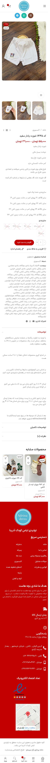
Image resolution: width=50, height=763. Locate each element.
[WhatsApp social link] (24, 15)
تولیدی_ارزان (15, 283)
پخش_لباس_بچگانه (38, 271)
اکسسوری (36, 130)
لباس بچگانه (20, 304)
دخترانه (19, 544)
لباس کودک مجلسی (24, 310)
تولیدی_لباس (13, 286)
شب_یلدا (27, 301)
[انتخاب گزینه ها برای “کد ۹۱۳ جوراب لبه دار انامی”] (28, 458)
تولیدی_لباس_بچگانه (38, 289)
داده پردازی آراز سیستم (34, 750)
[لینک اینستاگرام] (30, 15)
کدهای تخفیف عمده (14, 567)
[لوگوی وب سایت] (24, 6)
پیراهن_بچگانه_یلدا (38, 274)
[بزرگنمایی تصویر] (41, 95)
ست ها (19, 555)
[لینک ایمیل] (33, 321)
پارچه (20, 572)
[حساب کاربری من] (3, 6)
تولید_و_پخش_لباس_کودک (35, 277)
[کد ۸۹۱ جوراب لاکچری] (12, 465)
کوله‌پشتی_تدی (40, 304)
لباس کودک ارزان (11, 307)
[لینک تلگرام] (17, 15)
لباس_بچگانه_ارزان (38, 313)
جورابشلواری (9, 295)
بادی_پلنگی (41, 268)
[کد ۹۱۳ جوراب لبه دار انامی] (35, 468)
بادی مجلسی (14, 265)
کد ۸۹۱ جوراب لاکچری (13, 478)
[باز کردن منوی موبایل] (44, 6)
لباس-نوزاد (9, 313)
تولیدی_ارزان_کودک (38, 286)
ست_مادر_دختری (39, 301)
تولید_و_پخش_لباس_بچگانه (18, 274)
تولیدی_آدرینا (26, 283)
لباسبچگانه (42, 316)
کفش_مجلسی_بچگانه (14, 301)
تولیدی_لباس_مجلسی (22, 292)
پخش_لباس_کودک (21, 271)
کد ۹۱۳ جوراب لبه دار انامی (37, 486)
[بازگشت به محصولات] (6, 130)
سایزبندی (42, 220)
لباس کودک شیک (39, 310)
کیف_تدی (29, 304)
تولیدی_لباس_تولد (39, 292)
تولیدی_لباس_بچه (21, 289)
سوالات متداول (41, 561)
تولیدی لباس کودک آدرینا (21, 280)
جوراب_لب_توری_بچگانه (24, 295)
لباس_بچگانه (11, 310)
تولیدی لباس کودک (38, 280)
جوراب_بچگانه (40, 295)
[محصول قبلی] (10, 130)
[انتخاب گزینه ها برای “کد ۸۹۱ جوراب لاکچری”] (5, 458)
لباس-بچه (17, 313)
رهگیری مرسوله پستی (38, 555)
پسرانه (19, 550)
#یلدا (37, 265)
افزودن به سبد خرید (24, 242)
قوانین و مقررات (40, 567)
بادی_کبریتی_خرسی (18, 268)
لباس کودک (22, 307)
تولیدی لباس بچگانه (15, 277)
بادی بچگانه (24, 265)
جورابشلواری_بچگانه (38, 298)
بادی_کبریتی (31, 268)
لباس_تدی (26, 313)
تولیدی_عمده (24, 286)
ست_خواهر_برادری (14, 298)
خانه (44, 130)
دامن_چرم (26, 298)
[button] (43, 60)
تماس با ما (43, 550)
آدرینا (32, 265)
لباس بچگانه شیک (35, 307)
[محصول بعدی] (3, 130)
